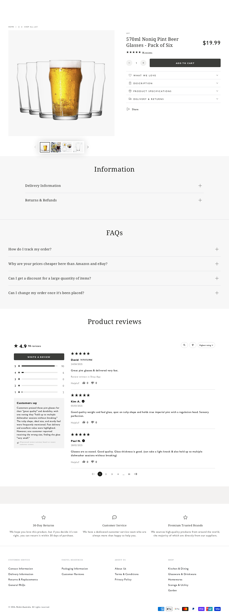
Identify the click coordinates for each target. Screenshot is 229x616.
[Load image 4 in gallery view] (78, 147)
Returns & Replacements (23, 579)
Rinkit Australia (23, 606)
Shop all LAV (31, 27)
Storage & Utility (178, 585)
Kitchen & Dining (178, 568)
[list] (114, 526)
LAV (128, 33)
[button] (39, 366)
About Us (120, 568)
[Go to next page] (136, 474)
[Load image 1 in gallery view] (45, 147)
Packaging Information (75, 568)
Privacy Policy (123, 579)
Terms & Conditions (127, 574)
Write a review (39, 356)
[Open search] (184, 345)
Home (11, 27)
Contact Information (20, 568)
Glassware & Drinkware (182, 574)
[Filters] (192, 345)
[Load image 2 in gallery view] (56, 147)
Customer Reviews (73, 574)
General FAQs (16, 585)
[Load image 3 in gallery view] (67, 147)
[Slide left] (35, 147)
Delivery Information (20, 574)
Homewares (175, 579)
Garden (172, 590)
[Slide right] (88, 147)
